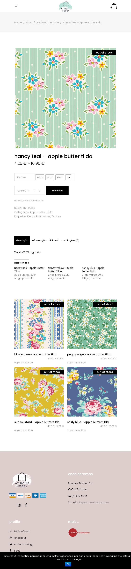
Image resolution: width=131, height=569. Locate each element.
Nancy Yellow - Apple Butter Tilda (60, 269)
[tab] (22, 240)
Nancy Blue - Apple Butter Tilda (93, 269)
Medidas (21, 177)
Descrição (22, 240)
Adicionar (57, 190)
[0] (114, 6)
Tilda (56, 22)
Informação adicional (45, 240)
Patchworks (43, 216)
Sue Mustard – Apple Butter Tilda (37, 422)
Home (18, 22)
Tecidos (56, 216)
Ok (68, 564)
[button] (39, 177)
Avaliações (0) (70, 240)
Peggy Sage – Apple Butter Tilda (89, 354)
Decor (31, 216)
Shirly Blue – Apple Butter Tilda (88, 422)
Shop (29, 22)
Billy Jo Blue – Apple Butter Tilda (35, 354)
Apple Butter (44, 22)
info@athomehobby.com (93, 502)
